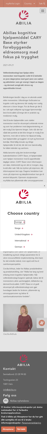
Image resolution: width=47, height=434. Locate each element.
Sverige (18, 222)
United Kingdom (22, 234)
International (20, 241)
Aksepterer (8, 429)
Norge (17, 228)
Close (44, 185)
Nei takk (21, 429)
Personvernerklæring (31, 423)
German (18, 247)
